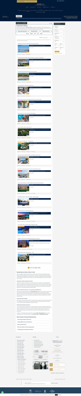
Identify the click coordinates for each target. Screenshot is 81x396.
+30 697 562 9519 (57, 355)
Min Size (56, 47)
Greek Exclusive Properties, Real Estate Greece (40, 5)
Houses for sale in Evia (21, 372)
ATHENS (27, 10)
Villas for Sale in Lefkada (20, 344)
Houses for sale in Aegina (21, 371)
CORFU (38, 10)
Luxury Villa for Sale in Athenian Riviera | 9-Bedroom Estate (28, 224)
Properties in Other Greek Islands (21, 359)
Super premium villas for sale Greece (38, 344)
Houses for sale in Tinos (21, 367)
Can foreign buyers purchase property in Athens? (25, 329)
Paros (37, 314)
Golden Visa (32, 7)
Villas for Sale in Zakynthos (20, 353)
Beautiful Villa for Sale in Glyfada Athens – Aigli (26, 252)
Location (56, 29)
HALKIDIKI (34, 10)
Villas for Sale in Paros (20, 343)
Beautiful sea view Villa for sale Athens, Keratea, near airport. (28, 43)
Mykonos (31, 33)
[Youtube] (59, 0)
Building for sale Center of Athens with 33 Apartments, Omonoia (29, 238)
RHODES (56, 10)
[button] (2, 392)
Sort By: (40, 37)
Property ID (56, 26)
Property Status (57, 33)
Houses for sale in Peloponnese (22, 363)
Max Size (62, 47)
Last (38, 267)
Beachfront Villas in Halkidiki (21, 340)
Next (35, 267)
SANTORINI (19, 10)
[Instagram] (63, 0)
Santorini (27, 33)
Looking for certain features (58, 53)
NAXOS (53, 10)
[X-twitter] (58, 0)
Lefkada (41, 33)
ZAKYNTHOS (46, 10)
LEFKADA (41, 10)
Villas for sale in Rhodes (20, 356)
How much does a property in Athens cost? (24, 319)
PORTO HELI (60, 10)
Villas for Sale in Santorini (20, 350)
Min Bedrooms (56, 40)
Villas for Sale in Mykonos (20, 347)
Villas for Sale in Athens (20, 341)
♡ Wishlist (52, 7)
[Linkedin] (62, 0)
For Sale (38, 7)
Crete (38, 33)
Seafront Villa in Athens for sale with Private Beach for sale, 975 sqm (29, 99)
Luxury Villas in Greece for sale (38, 341)
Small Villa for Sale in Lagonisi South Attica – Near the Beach (28, 196)
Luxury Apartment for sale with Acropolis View (26, 85)
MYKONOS (23, 10)
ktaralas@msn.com (57, 360)
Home (27, 7)
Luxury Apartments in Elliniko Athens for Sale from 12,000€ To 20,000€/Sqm (31, 57)
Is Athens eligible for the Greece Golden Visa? (24, 321)
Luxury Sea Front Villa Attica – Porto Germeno (25, 141)
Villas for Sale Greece (36, 340)
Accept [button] (56, 394)
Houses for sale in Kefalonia (21, 360)
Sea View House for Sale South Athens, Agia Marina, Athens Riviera (29, 155)
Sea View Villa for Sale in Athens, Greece (24, 127)
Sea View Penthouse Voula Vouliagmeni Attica (25, 210)
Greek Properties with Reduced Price (38, 345)
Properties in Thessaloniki (20, 357)
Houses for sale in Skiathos (21, 364)
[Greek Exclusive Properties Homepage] (40, 4)
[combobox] (46, 37)
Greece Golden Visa (34, 291)
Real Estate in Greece (34, 31)
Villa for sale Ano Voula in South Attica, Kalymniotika (26, 113)
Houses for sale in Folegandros (22, 368)
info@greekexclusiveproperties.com (57, 358)
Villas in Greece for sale (46, 31)
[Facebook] (57, 0)
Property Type (45, 7)
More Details (32, 47)
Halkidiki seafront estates (44, 314)
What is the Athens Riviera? (21, 324)
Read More (59, 394)
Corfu (35, 33)
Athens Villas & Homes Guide (22, 31)
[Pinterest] (61, 0)
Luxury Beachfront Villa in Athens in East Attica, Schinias (27, 71)
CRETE (31, 10)
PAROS (50, 10)
